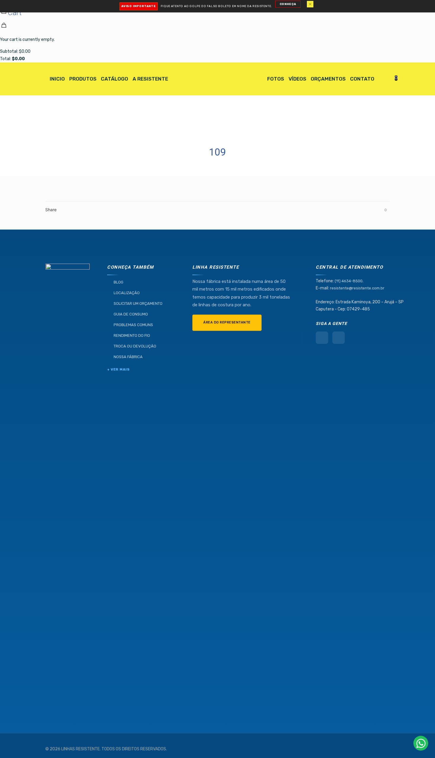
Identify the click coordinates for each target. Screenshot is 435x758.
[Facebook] (322, 337)
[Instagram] (338, 337)
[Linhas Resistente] (217, 79)
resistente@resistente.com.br (357, 288)
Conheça (288, 4)
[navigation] (217, 31)
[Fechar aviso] (310, 4)
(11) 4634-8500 (348, 281)
